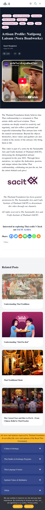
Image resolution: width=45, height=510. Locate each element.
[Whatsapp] (34, 236)
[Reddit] (20, 236)
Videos (30, 23)
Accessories (6, 16)
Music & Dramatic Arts (10, 23)
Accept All (18, 506)
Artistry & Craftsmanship (21, 16)
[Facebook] (11, 236)
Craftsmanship (36, 16)
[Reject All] (42, 502)
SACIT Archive (24, 229)
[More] (39, 236)
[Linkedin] (29, 236)
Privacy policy (33, 503)
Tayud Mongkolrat (10, 46)
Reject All (29, 506)
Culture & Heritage (8, 20)
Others (22, 23)
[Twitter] (16, 236)
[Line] (25, 236)
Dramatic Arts (22, 20)
